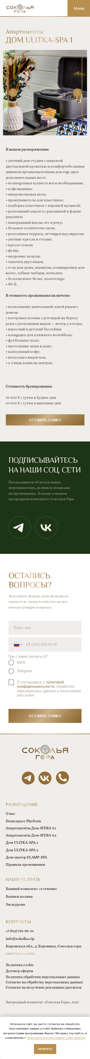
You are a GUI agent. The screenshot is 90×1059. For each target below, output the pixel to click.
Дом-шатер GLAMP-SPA (26, 857)
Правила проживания (25, 864)
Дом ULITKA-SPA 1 (22, 843)
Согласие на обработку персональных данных (44, 982)
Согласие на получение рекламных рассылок (44, 987)
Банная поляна (19, 896)
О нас (10, 814)
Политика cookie (20, 965)
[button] (45, 419)
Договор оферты (19, 971)
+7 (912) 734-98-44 (20, 931)
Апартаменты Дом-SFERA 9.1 (31, 828)
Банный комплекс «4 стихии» (31, 889)
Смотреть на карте (20, 953)
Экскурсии (15, 904)
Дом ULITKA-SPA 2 (22, 850)
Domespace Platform (23, 821)
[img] (20, 8)
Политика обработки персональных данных (43, 977)
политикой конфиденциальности (40, 684)
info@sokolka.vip (20, 939)
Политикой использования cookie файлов (56, 1038)
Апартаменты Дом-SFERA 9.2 (31, 835)
